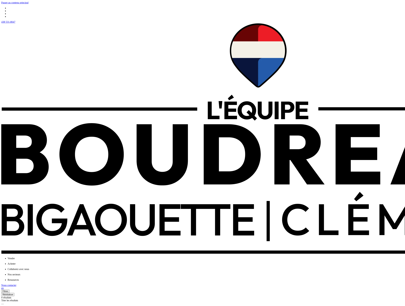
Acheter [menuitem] (12, 263)
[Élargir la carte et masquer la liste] (2, 304)
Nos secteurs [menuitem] (14, 274)
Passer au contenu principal (14, 2)
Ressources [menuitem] (13, 279)
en (2, 288)
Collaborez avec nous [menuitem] (18, 269)
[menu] (206, 258)
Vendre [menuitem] (11, 258)
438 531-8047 (8, 22)
